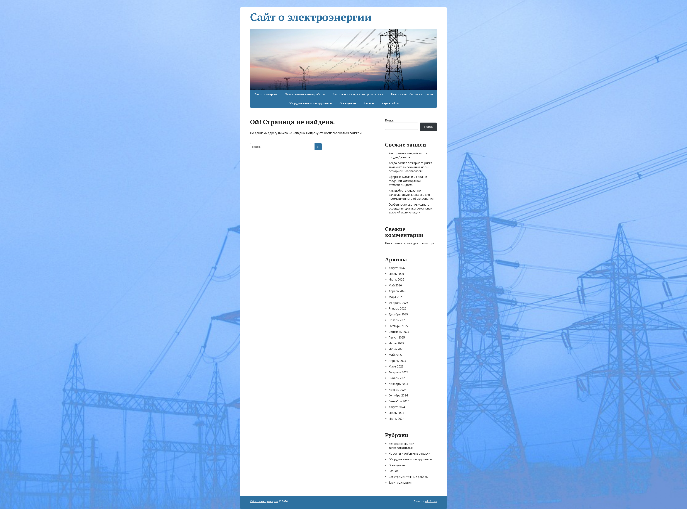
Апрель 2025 (397, 361)
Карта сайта (390, 103)
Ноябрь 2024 (397, 390)
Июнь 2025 (396, 349)
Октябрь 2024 (398, 395)
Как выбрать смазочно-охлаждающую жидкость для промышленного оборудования (411, 195)
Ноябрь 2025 (397, 320)
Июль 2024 (396, 413)
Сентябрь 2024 (399, 401)
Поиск (389, 120)
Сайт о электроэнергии (311, 17)
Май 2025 (395, 355)
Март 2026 (396, 297)
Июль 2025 (396, 343)
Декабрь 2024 (398, 384)
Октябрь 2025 (398, 326)
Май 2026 (395, 285)
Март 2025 (396, 366)
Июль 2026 (396, 274)
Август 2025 (397, 337)
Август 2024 (397, 407)
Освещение (348, 103)
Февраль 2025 (398, 372)
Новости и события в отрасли (412, 94)
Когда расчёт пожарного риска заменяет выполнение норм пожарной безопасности (410, 167)
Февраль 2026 (398, 303)
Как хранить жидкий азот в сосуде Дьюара (408, 155)
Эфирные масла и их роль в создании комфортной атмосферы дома (408, 181)
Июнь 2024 (396, 419)
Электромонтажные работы (305, 94)
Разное (369, 103)
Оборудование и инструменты (310, 103)
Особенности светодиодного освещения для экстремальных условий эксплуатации (410, 209)
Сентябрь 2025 (399, 332)
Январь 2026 (397, 308)
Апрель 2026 (397, 291)
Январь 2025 (397, 378)
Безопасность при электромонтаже (358, 94)
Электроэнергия (265, 94)
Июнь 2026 (396, 279)
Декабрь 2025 (398, 314)
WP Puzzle (431, 501)
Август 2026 (397, 268)
